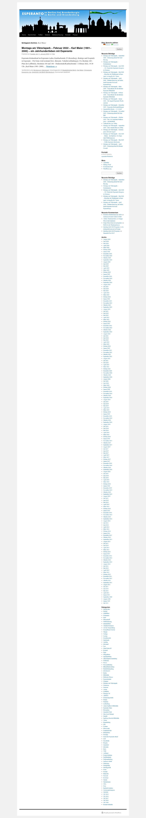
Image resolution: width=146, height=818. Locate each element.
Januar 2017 (106, 461)
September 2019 (107, 397)
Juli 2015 (105, 498)
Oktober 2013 (107, 537)
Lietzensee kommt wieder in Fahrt (112, 217)
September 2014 (107, 519)
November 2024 (107, 278)
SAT (104, 739)
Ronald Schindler (108, 804)
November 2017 (107, 441)
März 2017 (106, 457)
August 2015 (106, 496)
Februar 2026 (107, 249)
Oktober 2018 (107, 420)
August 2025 (106, 262)
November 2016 (107, 465)
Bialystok (105, 773)
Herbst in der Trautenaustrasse (111, 225)
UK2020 (105, 792)
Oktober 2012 (107, 560)
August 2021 (106, 358)
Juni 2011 (106, 589)
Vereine (47, 35)
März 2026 (106, 247)
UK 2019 (105, 794)
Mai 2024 (106, 291)
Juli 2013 (105, 543)
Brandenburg (106, 722)
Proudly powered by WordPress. (112, 813)
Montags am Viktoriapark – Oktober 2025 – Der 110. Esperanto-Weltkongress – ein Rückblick (113, 119)
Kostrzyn (105, 778)
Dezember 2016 (107, 463)
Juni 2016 (106, 475)
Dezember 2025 (107, 254)
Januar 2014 (106, 533)
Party (104, 652)
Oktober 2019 (107, 395)
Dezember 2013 (107, 535)
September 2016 (107, 469)
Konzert (105, 650)
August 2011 (106, 584)
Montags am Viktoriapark (41, 70)
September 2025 (107, 260)
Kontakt (67, 35)
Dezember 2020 (107, 371)
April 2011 (106, 593)
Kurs (104, 749)
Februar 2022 (107, 346)
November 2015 (107, 490)
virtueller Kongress (108, 626)
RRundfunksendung (108, 667)
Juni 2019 (106, 404)
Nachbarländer (107, 757)
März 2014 (106, 529)
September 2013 (107, 539)
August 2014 (106, 521)
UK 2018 (105, 796)
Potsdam (105, 734)
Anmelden (106, 162)
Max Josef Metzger (108, 714)
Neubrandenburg (107, 759)
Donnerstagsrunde (108, 697)
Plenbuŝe (105, 702)
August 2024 (106, 284)
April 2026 (106, 245)
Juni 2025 (106, 264)
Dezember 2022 (107, 325)
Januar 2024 (106, 299)
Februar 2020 (107, 387)
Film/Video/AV (107, 648)
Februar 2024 (107, 297)
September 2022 (107, 332)
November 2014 (107, 515)
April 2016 (106, 480)
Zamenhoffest (107, 623)
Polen (104, 769)
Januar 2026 (106, 251)
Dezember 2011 (107, 576)
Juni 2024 (106, 288)
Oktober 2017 (107, 443)
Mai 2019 (106, 406)
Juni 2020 (106, 383)
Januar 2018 (106, 438)
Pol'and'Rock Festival (109, 630)
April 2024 (106, 293)
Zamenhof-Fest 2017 (109, 233)
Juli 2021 (105, 360)
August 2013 (106, 541)
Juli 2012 (105, 566)
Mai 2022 (106, 340)
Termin (105, 780)
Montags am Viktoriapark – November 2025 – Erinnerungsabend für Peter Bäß (113, 113)
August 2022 (106, 334)
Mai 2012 (106, 568)
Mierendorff (106, 619)
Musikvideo (106, 609)
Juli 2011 (105, 586)
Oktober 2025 (107, 258)
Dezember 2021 (107, 350)
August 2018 (106, 424)
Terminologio (107, 782)
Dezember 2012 (107, 556)
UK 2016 (105, 800)
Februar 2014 (107, 531)
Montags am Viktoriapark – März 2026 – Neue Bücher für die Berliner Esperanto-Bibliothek (113, 88)
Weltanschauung (57, 35)
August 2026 (106, 239)
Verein (105, 720)
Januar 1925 (106, 601)
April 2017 (106, 455)
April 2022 (106, 342)
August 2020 (106, 379)
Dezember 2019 (107, 391)
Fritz (53, 54)
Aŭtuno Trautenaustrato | (110, 219)
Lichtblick (106, 691)
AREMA (105, 695)
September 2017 (107, 445)
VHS (104, 751)
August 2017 (106, 447)
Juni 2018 (106, 428)
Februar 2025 (107, 272)
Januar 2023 (106, 323)
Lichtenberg (106, 704)
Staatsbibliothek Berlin (69, 70)
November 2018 (107, 418)
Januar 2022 (106, 348)
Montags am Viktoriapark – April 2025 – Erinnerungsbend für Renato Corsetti (113, 146)
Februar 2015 (107, 508)
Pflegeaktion (106, 654)
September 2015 (107, 494)
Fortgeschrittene (107, 755)
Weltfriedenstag (107, 621)
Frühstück (106, 660)
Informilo (105, 747)
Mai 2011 (106, 591)
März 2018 (106, 434)
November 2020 (107, 373)
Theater (105, 632)
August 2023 (106, 309)
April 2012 (106, 570)
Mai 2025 (106, 266)
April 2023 (106, 317)
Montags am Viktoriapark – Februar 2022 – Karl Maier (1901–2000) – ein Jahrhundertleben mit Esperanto (56, 49)
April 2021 (106, 364)
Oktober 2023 (107, 305)
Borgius (105, 743)
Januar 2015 (106, 510)
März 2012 (106, 572)
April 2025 (106, 268)
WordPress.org (107, 169)
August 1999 (106, 599)
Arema (105, 689)
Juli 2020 (105, 381)
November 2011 (107, 578)
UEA (104, 784)
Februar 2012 (107, 574)
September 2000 (107, 597)
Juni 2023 (106, 313)
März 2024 (106, 295)
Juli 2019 (105, 401)
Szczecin (105, 776)
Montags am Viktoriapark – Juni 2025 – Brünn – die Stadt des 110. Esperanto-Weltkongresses (113, 136)
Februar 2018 (107, 436)
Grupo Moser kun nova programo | (112, 223)
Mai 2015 (106, 502)
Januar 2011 (106, 595)
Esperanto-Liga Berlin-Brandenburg (43, 72)
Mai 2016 (106, 478)
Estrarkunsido (107, 638)
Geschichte (106, 741)
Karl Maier (80, 70)
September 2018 (107, 422)
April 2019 (106, 408)
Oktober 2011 (107, 580)
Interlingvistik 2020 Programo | (111, 227)
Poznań (105, 771)
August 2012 (106, 564)
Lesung (105, 636)
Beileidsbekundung (108, 669)
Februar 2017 (107, 459)
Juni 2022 (106, 338)
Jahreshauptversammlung (110, 658)
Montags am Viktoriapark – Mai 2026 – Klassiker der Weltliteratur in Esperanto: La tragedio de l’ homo (113, 74)
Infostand (105, 644)
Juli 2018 (105, 426)
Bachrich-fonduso (108, 788)
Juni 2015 (106, 500)
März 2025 (106, 270)
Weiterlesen (51, 66)
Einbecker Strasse (108, 677)
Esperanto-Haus (107, 708)
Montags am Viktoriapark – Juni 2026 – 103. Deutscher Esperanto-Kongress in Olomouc (113, 68)
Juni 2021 (106, 362)
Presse (75, 35)
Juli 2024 (105, 286)
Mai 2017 (106, 453)
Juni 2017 (106, 451)
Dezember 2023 (107, 301)
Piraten (105, 700)
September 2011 (107, 582)
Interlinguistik (107, 767)
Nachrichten (32, 35)
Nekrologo (106, 763)
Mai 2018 (106, 430)
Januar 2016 (106, 486)
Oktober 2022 (107, 330)
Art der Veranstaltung (109, 628)
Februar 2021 (107, 369)
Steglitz (105, 716)
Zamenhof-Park (107, 712)
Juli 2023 (105, 311)
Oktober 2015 (107, 492)
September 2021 (107, 356)
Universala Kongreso (109, 790)
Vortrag (105, 634)
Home (24, 35)
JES (104, 724)
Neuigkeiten (106, 765)
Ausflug (105, 642)
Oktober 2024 (107, 280)
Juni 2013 (106, 545)
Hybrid (105, 611)
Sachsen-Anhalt (107, 761)
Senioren (105, 687)
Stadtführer (106, 613)
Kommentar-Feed (108, 167)
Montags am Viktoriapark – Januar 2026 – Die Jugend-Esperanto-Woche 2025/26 (113, 101)
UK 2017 (105, 798)
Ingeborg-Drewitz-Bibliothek (111, 718)
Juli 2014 (105, 523)
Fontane (105, 726)
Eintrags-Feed (107, 164)
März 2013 (106, 549)
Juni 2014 (106, 525)
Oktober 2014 (107, 517)
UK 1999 (105, 802)
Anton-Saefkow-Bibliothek (110, 706)
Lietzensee (106, 685)
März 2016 (106, 482)
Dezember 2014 (107, 512)
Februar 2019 (107, 412)
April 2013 (106, 547)
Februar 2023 (107, 321)
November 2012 (107, 558)
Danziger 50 (106, 693)
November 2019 (107, 393)
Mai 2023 (106, 315)
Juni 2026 (106, 241)
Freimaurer (106, 615)
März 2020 (106, 385)
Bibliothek (106, 675)
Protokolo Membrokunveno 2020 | (112, 214)
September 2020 (107, 377)
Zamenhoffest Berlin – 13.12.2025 (112, 109)
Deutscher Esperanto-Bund (110, 737)
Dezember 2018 (107, 416)
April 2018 (106, 432)
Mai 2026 (106, 243)
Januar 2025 (106, 274)
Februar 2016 (107, 484)
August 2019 (106, 399)
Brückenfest (106, 732)
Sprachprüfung (107, 656)
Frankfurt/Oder (107, 730)
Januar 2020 (106, 389)
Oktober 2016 (107, 467)
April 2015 (106, 504)
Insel (104, 617)
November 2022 (107, 328)
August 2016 (106, 471)
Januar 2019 (106, 414)
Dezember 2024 (107, 276)
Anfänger (105, 753)
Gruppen (105, 681)
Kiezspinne (106, 710)
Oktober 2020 (107, 375)
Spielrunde (106, 640)
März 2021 (106, 367)
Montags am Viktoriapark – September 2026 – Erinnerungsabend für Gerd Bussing (113, 58)
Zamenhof (106, 745)
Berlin (105, 673)
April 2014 (106, 527)
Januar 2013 (106, 554)
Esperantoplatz (107, 679)
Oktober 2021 (107, 354)
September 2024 (107, 282)
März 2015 (106, 506)
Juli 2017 (105, 449)
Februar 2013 (107, 552)
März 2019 (106, 410)
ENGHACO (106, 671)
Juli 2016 (105, 473)
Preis (104, 786)
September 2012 (107, 562)
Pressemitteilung (107, 665)
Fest (104, 646)
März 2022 (106, 344)
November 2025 (107, 256)
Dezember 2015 (107, 488)
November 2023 (107, 303)
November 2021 (107, 352)
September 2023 (107, 307)
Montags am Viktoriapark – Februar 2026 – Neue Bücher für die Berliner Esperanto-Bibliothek (113, 95)
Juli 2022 (105, 336)
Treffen (40, 35)
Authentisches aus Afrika (110, 123)
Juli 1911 (105, 603)
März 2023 (106, 319)
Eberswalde (106, 728)
